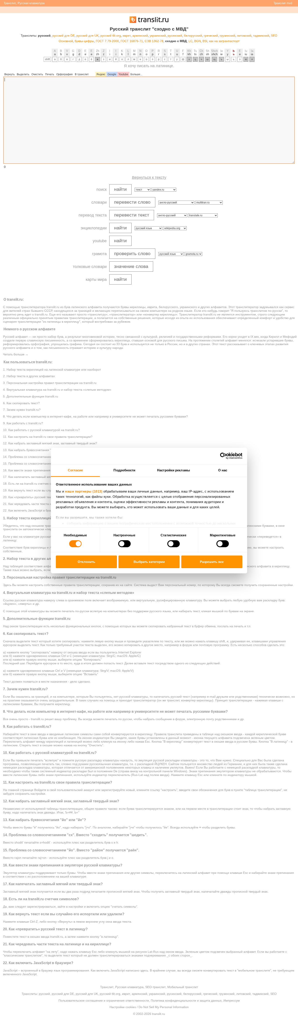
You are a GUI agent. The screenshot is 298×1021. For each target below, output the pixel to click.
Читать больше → (15, 354)
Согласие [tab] (75, 470)
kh (189, 54)
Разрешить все (212, 562)
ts (195, 54)
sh (207, 54)
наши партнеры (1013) (83, 491)
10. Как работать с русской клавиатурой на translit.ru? (41, 430)
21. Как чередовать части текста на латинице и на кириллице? (47, 504)
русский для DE (63, 35)
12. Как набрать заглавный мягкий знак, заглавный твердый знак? (50, 443)
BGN (197, 41)
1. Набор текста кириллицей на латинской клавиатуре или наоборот (52, 369)
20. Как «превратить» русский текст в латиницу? (37, 497)
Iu (246, 51)
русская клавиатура (29, 600)
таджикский (261, 35)
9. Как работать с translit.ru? (23, 423)
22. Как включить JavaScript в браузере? (32, 510)
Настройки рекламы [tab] (173, 470)
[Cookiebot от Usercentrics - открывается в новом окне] (223, 456)
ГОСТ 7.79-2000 (107, 41)
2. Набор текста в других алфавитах (29, 376)
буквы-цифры (84, 41)
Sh (207, 51)
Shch (214, 51)
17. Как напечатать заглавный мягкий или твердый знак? (43, 477)
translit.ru (52, 307)
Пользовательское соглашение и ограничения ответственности (103, 1000)
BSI (204, 41)
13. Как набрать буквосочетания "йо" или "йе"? (36, 450)
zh (97, 54)
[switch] (124, 543)
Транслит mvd (283, 3)
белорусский (193, 35)
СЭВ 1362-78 (154, 41)
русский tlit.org (110, 35)
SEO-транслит (155, 987)
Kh (189, 51)
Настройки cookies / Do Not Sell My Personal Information (149, 1007)
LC (190, 41)
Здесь (7, 585)
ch (201, 54)
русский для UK (87, 35)
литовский (244, 35)
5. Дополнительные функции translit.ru (30, 396)
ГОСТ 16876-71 (132, 41)
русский (44, 993)
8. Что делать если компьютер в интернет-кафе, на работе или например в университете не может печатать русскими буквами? (95, 416)
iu (246, 54)
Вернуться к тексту (149, 177)
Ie (221, 51)
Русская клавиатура (31, 3)
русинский (175, 35)
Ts (195, 51)
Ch (201, 51)
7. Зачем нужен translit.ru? (22, 409)
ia (252, 54)
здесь (144, 970)
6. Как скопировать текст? (21, 403)
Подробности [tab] (124, 470)
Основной (66, 41)
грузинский (227, 35)
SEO (274, 35)
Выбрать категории (149, 562)
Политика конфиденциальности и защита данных (186, 1000)
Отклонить (86, 562)
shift (47, 59)
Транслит (10, 3)
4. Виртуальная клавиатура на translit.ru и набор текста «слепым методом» (57, 389)
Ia (252, 51)
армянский (140, 35)
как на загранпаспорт (224, 41)
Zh (97, 51)
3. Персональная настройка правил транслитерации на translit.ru (49, 383)
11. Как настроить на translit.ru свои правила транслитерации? (47, 436)
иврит (127, 35)
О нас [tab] (222, 470)
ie (221, 54)
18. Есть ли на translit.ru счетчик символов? (34, 483)
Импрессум (231, 1000)
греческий (211, 35)
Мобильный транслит (182, 987)
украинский (158, 35)
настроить (276, 547)
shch (214, 54)
